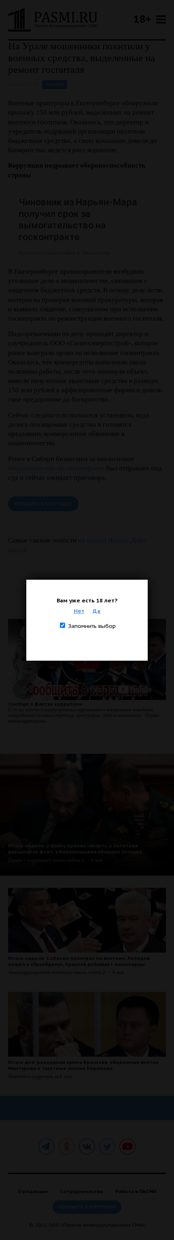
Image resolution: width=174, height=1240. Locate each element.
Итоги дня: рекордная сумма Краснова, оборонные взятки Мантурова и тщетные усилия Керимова (83, 1065)
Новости (54, 84)
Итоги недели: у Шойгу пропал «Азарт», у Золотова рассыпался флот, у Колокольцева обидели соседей (75, 848)
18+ (142, 19)
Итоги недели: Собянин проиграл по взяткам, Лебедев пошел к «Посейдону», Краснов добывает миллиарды (79, 961)
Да (96, 611)
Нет (79, 611)
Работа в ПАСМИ (136, 1191)
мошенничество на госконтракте (56, 468)
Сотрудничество (81, 1191)
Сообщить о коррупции (43, 503)
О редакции (33, 1191)
